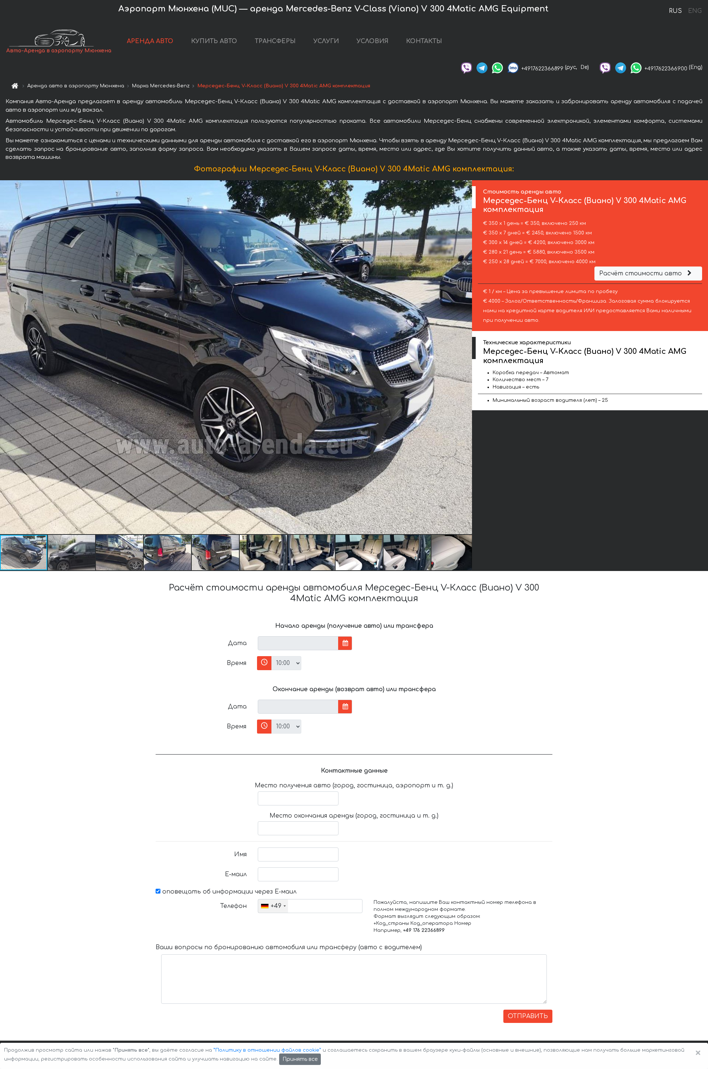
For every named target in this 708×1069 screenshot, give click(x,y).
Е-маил (236, 874)
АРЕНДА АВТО (150, 41)
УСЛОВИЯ (372, 41)
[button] (72, 552)
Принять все (299, 1059)
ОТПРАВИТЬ (528, 1016)
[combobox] (273, 906)
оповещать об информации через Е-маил (228, 891)
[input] (298, 643)
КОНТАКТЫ (424, 41)
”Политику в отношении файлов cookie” (267, 1050)
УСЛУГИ (326, 41)
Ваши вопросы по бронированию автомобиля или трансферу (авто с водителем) (289, 947)
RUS (675, 11)
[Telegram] (482, 67)
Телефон (233, 906)
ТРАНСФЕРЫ (275, 41)
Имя (240, 854)
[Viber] (466, 67)
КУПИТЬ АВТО (214, 41)
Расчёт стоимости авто (641, 273)
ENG (694, 11)
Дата (237, 643)
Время (236, 663)
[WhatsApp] (497, 67)
